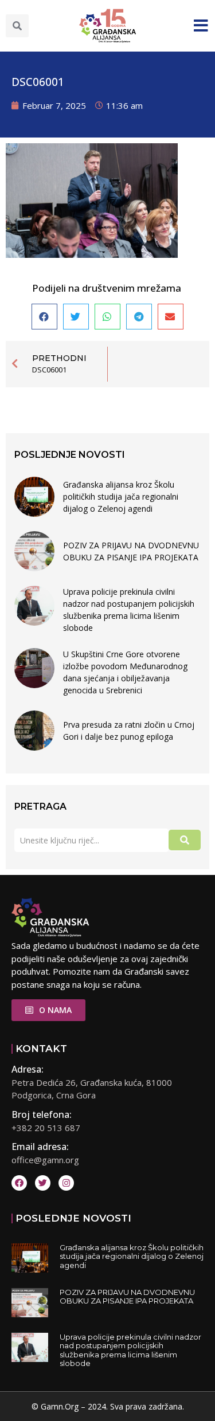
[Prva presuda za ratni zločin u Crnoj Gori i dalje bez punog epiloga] (34, 730)
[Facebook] (19, 1183)
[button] (17, 25)
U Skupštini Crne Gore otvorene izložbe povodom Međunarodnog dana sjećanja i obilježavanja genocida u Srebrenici (125, 672)
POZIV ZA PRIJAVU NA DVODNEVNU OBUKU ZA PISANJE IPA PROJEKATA (131, 551)
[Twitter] (42, 1183)
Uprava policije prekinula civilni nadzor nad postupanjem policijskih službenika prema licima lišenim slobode (128, 609)
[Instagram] (66, 1183)
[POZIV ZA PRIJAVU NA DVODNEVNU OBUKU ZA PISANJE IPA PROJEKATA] (34, 551)
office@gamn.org (45, 1159)
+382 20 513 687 (45, 1127)
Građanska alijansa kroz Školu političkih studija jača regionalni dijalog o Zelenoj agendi (120, 496)
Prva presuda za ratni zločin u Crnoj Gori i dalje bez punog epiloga (128, 730)
